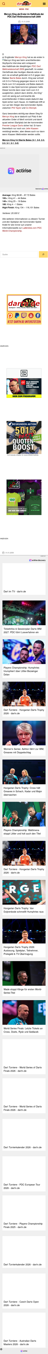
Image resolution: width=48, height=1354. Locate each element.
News (21, 9)
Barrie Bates (15, 77)
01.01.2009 (26, 21)
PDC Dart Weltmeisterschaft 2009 (21, 67)
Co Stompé (31, 107)
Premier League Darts (12, 125)
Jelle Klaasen (32, 128)
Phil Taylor (16, 107)
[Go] (43, 254)
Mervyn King (21, 57)
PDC (27, 9)
